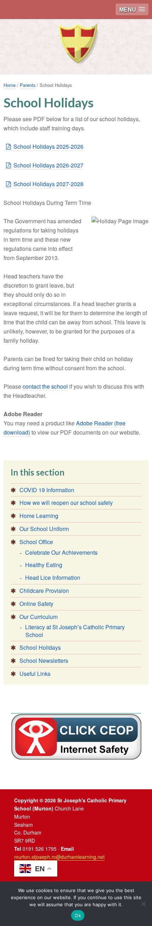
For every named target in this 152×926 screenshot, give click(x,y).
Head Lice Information (52, 577)
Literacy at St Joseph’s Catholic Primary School (75, 631)
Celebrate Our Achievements (61, 552)
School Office (36, 542)
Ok (78, 915)
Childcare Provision (44, 590)
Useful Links (35, 674)
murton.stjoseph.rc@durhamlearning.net (59, 856)
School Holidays (40, 647)
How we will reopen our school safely (66, 503)
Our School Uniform (44, 529)
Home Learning (38, 516)
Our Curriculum (38, 617)
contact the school (45, 386)
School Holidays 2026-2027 (48, 165)
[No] (143, 903)
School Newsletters (43, 660)
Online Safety (36, 604)
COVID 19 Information (46, 490)
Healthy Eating (43, 565)
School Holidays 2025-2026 (48, 146)
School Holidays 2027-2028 (48, 184)
